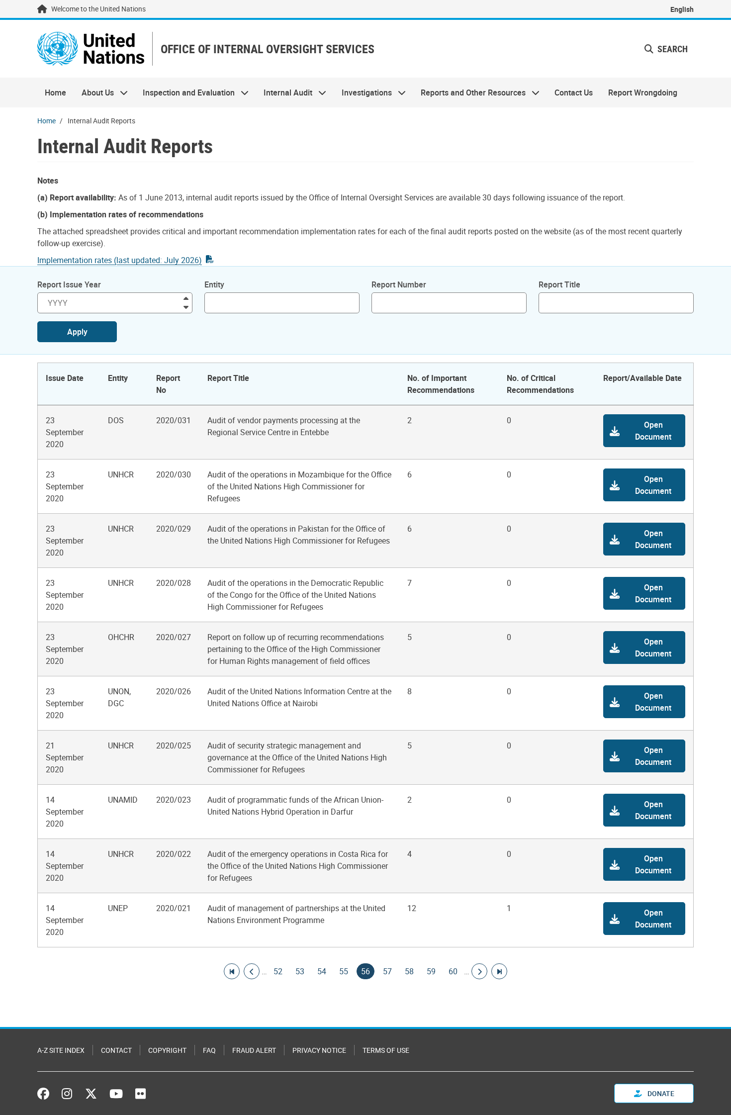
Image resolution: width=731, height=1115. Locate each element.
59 (431, 971)
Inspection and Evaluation (185, 92)
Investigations (363, 92)
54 (322, 971)
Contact (116, 1050)
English (682, 9)
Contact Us (573, 92)
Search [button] (671, 49)
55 (344, 971)
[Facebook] (45, 1094)
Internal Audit (284, 92)
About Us (93, 92)
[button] (644, 430)
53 (300, 971)
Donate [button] (660, 1093)
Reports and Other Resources (469, 92)
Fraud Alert (254, 1050)
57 (387, 971)
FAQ (209, 1050)
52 (278, 971)
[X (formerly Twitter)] (91, 1094)
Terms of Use (386, 1050)
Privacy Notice (319, 1050)
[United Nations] (90, 49)
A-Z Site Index (61, 1050)
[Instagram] (67, 1094)
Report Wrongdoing (642, 92)
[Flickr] (140, 1094)
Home (55, 92)
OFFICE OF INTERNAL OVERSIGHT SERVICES (267, 49)
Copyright (167, 1050)
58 (409, 971)
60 (453, 971)
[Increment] (186, 297)
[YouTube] (116, 1094)
